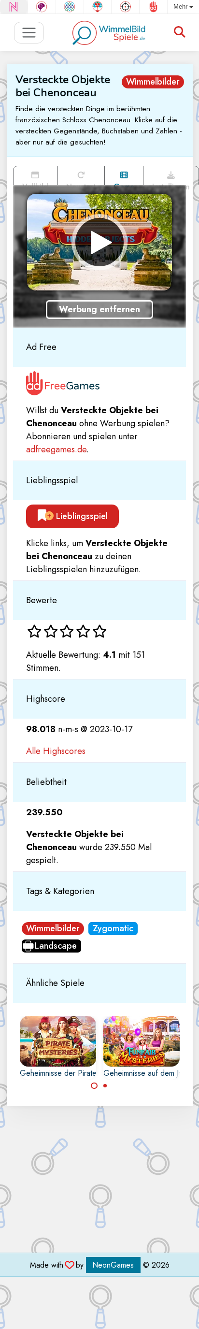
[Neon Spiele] (14, 7)
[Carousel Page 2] (105, 1086)
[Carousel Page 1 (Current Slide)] (94, 1086)
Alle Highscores (55, 751)
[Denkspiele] (42, 7)
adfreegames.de (56, 449)
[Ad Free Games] (153, 7)
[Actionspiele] (125, 7)
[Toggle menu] (29, 32)
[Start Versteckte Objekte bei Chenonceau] (99, 242)
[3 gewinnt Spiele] (70, 7)
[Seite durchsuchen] (179, 32)
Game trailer (124, 183)
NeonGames (113, 1265)
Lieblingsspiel (81, 516)
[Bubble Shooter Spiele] (98, 7)
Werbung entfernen (99, 309)
